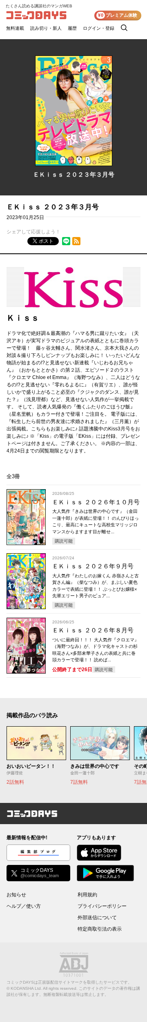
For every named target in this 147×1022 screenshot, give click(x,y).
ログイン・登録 (98, 28)
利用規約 (87, 895)
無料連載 (15, 28)
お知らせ (16, 895)
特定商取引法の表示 (100, 929)
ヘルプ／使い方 (24, 906)
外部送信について (97, 917)
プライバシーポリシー (102, 906)
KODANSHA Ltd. (26, 988)
